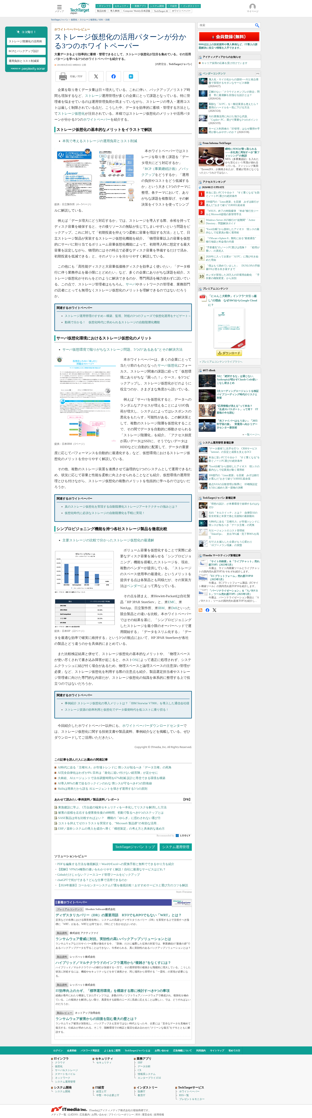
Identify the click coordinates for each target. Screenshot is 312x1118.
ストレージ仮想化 (71, 113)
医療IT (141, 1091)
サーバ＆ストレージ (66, 1070)
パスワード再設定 (90, 1050)
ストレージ (93, 95)
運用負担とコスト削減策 (24, 60)
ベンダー (134, 586)
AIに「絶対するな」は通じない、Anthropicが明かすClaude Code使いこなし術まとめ (237, 379)
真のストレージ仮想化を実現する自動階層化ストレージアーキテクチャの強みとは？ (121, 506)
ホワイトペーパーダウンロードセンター (152, 725)
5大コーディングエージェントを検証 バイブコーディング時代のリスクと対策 (239, 394)
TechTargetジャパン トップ (135, 847)
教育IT (141, 1095)
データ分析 (144, 1066)
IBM (161, 608)
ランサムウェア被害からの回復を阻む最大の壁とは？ (96, 1019)
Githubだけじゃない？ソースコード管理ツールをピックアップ (98, 874)
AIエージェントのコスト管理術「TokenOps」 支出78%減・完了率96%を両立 (234, 534)
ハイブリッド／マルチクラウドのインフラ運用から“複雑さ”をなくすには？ (113, 962)
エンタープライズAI (149, 1077)
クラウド (60, 1062)
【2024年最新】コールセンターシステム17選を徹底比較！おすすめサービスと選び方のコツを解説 (122, 885)
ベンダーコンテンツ (214, 73)
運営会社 (147, 1114)
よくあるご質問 (112, 1050)
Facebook (207, 610)
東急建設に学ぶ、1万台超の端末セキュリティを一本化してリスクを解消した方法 (112, 807)
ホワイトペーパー (96, 119)
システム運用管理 (175, 847)
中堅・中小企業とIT (107, 1095)
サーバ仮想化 (167, 365)
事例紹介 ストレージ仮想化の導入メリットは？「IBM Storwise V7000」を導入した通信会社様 (127, 703)
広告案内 (85, 1114)
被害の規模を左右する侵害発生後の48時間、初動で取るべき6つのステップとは (111, 812)
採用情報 (159, 1114)
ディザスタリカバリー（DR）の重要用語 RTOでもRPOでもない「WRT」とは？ (119, 915)
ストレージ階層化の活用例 (25, 41)
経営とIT (101, 1091)
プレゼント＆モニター (192, 1099)
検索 (257, 25)
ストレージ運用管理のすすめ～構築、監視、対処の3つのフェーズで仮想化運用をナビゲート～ (128, 316)
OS (134, 660)
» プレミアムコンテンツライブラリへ (221, 361)
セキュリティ (104, 1062)
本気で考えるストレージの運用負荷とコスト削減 (99, 141)
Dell (174, 608)
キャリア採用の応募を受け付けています (224, 63)
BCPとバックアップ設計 (24, 51)
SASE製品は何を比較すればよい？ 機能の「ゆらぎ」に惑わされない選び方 (109, 818)
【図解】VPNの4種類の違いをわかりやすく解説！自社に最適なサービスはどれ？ (111, 869)
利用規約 (201, 1050)
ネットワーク (62, 1077)
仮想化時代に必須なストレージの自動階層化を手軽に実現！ (105, 513)
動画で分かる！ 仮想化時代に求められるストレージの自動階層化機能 (112, 322)
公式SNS (73, 1114)
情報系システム (147, 1074)
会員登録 (71, 1050)
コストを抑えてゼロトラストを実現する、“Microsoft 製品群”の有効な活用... (108, 823)
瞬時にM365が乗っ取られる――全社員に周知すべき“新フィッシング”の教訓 (242, 152)
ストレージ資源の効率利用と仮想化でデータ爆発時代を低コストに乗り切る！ (117, 709)
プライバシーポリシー (121, 1114)
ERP (140, 1062)
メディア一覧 (58, 1114)
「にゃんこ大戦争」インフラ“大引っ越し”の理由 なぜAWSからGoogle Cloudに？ (232, 300)
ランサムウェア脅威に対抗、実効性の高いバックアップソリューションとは (113, 939)
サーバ (131, 284)
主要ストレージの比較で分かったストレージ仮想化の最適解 (108, 540)
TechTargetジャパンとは (137, 1050)
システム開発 (62, 1091)
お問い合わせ (162, 1050)
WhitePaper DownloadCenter (182, 903)
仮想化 (59, 1066)
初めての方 (234, 1050)
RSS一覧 (184, 1095)
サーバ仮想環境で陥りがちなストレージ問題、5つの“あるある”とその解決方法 (122, 349)
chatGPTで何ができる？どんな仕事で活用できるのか (92, 880)
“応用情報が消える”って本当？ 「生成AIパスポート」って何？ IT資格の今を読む (237, 409)
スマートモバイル (65, 1074)
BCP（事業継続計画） (161, 169)
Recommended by (166, 835)
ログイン (58, 1050)
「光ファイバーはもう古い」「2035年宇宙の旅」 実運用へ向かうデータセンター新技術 (237, 424)
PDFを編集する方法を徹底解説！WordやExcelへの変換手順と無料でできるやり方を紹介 (115, 864)
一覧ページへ (252, 434)
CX (139, 1070)
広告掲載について (182, 1050)
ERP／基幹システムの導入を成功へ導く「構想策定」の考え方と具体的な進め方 (111, 828)
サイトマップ (217, 1050)
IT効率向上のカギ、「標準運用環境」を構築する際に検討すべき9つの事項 (113, 990)
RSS (200, 610)
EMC (171, 602)
